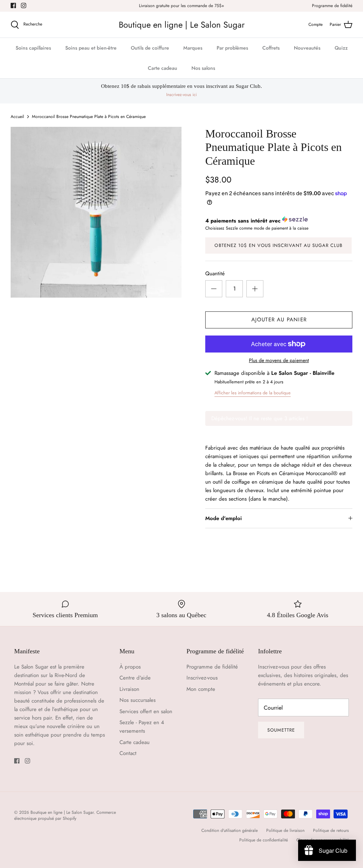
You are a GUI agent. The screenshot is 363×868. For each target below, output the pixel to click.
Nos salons (203, 68)
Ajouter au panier (279, 319)
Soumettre (281, 730)
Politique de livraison (285, 830)
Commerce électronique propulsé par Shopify (65, 815)
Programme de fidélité (332, 5)
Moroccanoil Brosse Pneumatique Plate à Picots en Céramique (89, 116)
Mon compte (200, 689)
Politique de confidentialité (263, 840)
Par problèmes (232, 47)
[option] (96, 212)
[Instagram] (23, 5)
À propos (130, 667)
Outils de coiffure (150, 47)
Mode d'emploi (223, 518)
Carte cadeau (162, 68)
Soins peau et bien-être (91, 47)
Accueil (17, 116)
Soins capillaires (33, 47)
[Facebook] (13, 5)
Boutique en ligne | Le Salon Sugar (62, 812)
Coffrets (271, 47)
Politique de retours (331, 830)
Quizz (341, 47)
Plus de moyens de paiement (279, 360)
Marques (192, 47)
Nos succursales (137, 700)
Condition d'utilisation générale (229, 830)
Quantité (215, 273)
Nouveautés (307, 47)
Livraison (129, 689)
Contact (127, 753)
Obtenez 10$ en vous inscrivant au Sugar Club (278, 245)
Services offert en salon (145, 711)
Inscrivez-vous (202, 678)
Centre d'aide (135, 678)
